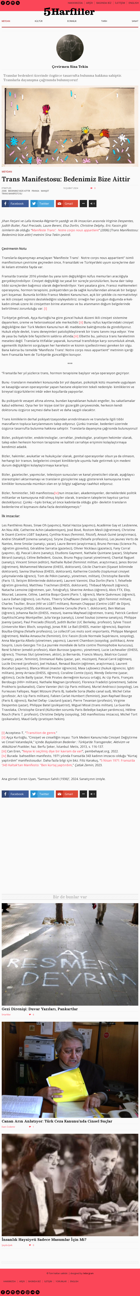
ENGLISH (134, 2)
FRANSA (35, 190)
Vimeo (23, 1292)
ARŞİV (89, 2)
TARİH (104, 21)
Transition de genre (40, 733)
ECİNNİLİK (71, 21)
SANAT (135, 21)
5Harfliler (6, 1014)
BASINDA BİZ (103, 2)
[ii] (81, 322)
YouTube (18, 1292)
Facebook (3, 3)
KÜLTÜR (39, 21)
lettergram (88, 1273)
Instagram (13, 3)
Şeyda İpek (7, 1245)
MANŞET (45, 190)
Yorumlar (61, 1281)
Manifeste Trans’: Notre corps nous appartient (65, 230)
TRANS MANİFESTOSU (12, 193)
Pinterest (28, 1292)
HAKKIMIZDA (9, 1281)
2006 (4, 190)
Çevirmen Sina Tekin (70, 66)
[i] (45, 308)
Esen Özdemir (8, 1126)
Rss (18, 3)
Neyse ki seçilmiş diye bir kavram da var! (52, 751)
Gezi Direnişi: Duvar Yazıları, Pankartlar (40, 1009)
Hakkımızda (75, 2)
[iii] (76, 336)
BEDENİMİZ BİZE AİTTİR (19, 190)
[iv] (56, 493)
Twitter (8, 3)
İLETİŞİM (120, 2)
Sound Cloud (33, 1292)
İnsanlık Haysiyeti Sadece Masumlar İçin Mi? (44, 1239)
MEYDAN (6, 21)
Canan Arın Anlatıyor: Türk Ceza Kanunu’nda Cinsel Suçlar (57, 1121)
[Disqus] (70, 847)
